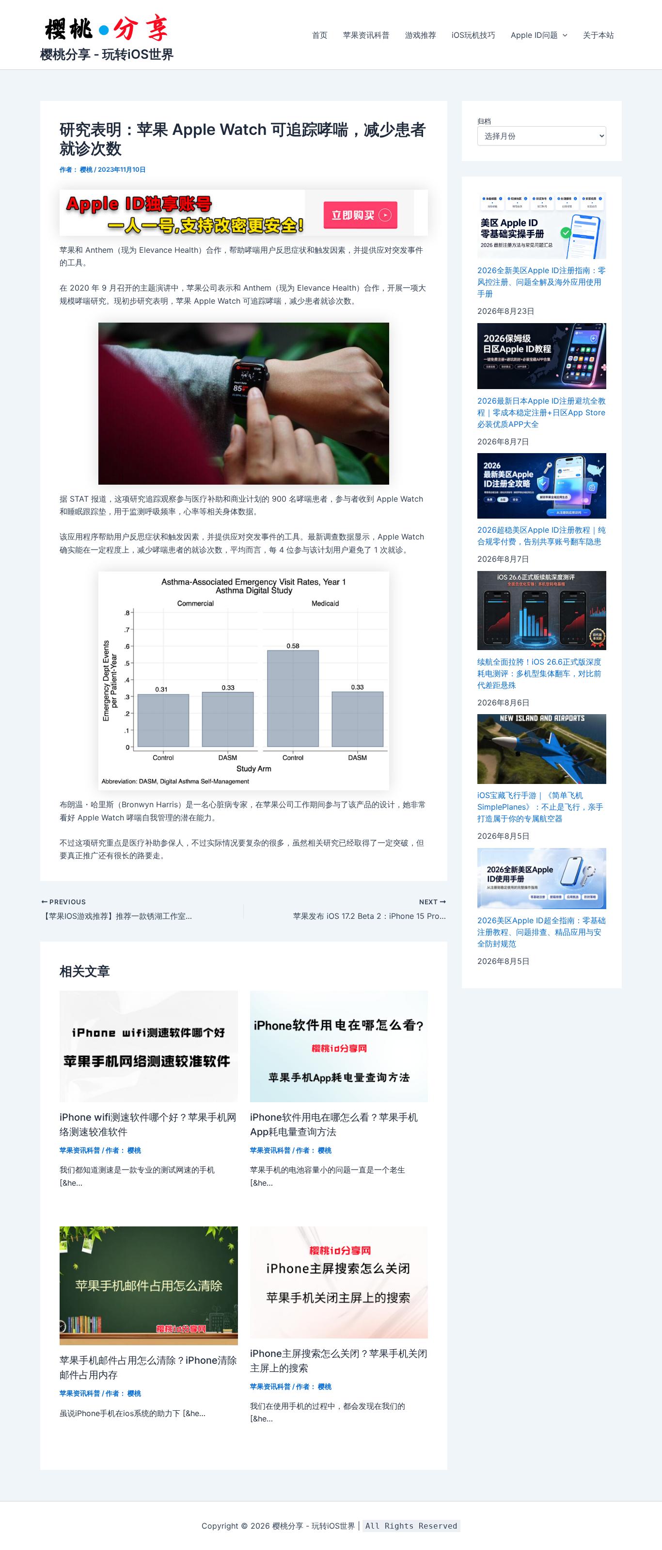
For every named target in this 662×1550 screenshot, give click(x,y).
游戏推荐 (420, 35)
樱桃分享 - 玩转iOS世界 (107, 54)
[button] (562, 35)
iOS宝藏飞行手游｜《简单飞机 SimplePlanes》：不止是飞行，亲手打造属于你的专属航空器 (540, 807)
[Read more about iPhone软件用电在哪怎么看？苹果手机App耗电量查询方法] (339, 1045)
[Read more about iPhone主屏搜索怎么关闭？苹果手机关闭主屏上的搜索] (339, 1282)
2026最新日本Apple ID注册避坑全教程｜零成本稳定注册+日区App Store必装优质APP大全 (541, 412)
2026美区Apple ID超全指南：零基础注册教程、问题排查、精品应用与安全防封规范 (541, 932)
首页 (320, 35)
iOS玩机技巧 (473, 35)
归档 (484, 121)
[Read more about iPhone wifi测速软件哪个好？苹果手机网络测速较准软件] (149, 1045)
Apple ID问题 (534, 35)
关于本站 (598, 35)
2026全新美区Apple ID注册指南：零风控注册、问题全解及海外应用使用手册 (541, 282)
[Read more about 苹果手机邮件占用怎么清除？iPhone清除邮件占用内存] (149, 1285)
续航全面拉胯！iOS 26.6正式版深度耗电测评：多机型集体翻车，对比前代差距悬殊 (539, 673)
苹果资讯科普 (366, 35)
